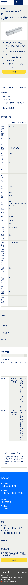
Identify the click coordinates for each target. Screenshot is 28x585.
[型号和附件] (14, 356)
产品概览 (4, 87)
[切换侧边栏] (21, 2)
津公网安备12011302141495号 (10, 581)
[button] (14, 572)
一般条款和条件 (4, 577)
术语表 (15, 577)
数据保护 (11, 577)
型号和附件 (22, 87)
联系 (2, 522)
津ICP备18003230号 (5, 579)
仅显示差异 (6, 359)
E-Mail (6, 463)
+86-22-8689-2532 (12, 493)
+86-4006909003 (11, 533)
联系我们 (14, 72)
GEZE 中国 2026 (4, 575)
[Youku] (23, 572)
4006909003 (8, 485)
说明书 (11, 87)
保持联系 (4, 541)
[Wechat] (18, 572)
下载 (16, 87)
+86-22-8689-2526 (12, 527)
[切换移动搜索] (16, 2)
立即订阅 (14, 560)
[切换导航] (25, 2)
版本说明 (20, 577)
